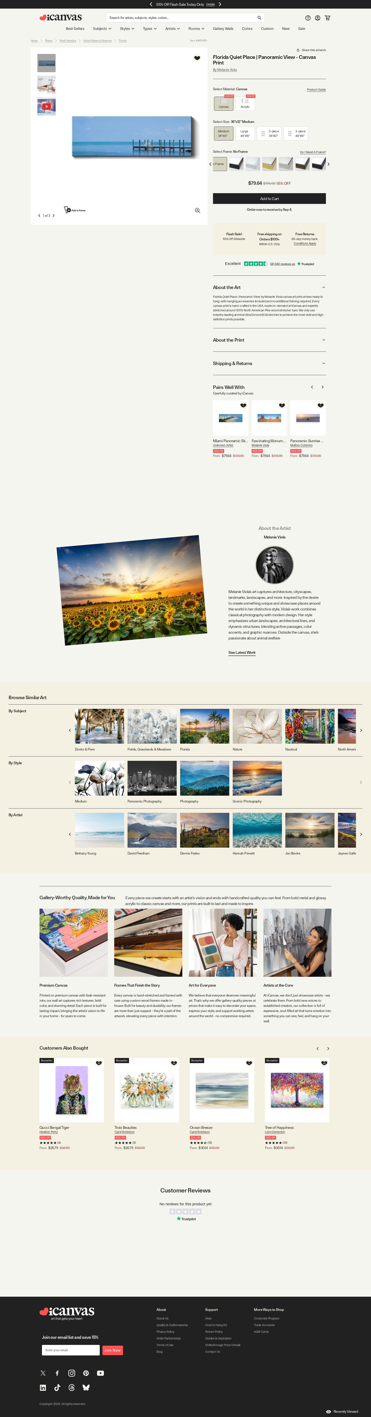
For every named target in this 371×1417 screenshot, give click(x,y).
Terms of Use (165, 1345)
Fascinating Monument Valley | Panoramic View (269, 441)
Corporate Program (266, 1318)
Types (147, 28)
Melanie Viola (260, 445)
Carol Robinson (125, 1132)
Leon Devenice (275, 1132)
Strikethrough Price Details (222, 1345)
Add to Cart (269, 198)
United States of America (97, 40)
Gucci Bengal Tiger (54, 1127)
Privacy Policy (165, 1331)
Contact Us (212, 1351)
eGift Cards (261, 1331)
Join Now (113, 1350)
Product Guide (316, 89)
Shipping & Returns (232, 363)
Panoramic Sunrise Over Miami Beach (308, 441)
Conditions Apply (305, 243)
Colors (247, 28)
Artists (170, 28)
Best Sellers (75, 28)
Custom (267, 28)
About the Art (226, 287)
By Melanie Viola (225, 70)
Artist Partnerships (169, 1338)
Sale (301, 28)
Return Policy (214, 1331)
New (285, 28)
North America (68, 40)
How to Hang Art (216, 1325)
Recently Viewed (346, 1411)
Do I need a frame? (313, 152)
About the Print (228, 340)
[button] (223, 104)
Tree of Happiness (279, 1127)
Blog (159, 1351)
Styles (125, 28)
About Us (163, 1318)
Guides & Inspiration (218, 1338)
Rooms (194, 28)
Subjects (100, 28)
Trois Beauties (126, 1127)
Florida (122, 40)
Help (208, 1318)
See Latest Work (242, 652)
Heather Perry (49, 1132)
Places (48, 40)
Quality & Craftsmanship (172, 1325)
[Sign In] (317, 18)
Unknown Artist (223, 445)
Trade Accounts (264, 1325)
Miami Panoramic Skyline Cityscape (230, 441)
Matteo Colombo (301, 445)
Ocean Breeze (201, 1127)
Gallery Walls (223, 28)
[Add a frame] (75, 210)
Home (34, 40)
